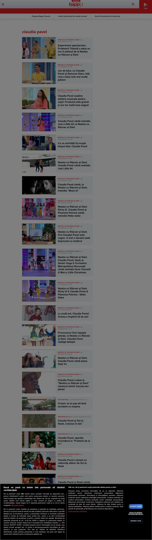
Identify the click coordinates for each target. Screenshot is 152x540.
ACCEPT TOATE (136, 506)
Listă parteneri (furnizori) (77, 511)
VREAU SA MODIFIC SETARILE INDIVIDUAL (135, 513)
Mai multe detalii (18, 505)
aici (59, 523)
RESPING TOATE (135, 521)
